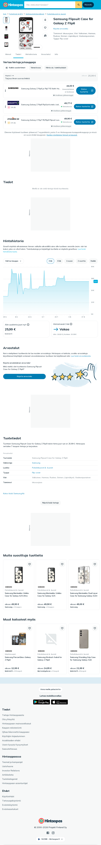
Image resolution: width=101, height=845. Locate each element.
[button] (45, 20)
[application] (50, 292)
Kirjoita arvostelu (60, 28)
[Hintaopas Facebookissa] (47, 832)
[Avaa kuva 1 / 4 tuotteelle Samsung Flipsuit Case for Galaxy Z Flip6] (25, 33)
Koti (4, 14)
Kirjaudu (88, 4)
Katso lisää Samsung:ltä (13, 493)
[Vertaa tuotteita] (45, 36)
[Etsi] (78, 4)
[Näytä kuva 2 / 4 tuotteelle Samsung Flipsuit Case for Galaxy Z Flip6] (6, 28)
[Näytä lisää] (5, 90)
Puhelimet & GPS (16, 14)
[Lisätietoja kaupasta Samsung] (36, 47)
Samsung (36, 463)
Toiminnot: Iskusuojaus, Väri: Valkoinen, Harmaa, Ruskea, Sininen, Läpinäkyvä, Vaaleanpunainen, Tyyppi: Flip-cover (74, 36)
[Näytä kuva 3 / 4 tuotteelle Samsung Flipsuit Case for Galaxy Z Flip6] (6, 36)
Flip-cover (36, 472)
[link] (18, 585)
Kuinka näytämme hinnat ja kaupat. (62, 135)
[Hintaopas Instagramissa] (53, 832)
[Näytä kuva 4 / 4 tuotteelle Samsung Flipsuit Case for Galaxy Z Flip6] (6, 44)
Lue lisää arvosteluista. (81, 356)
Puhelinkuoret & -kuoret (56, 14)
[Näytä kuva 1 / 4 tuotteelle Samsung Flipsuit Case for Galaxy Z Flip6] (6, 20)
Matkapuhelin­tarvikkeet (35, 14)
